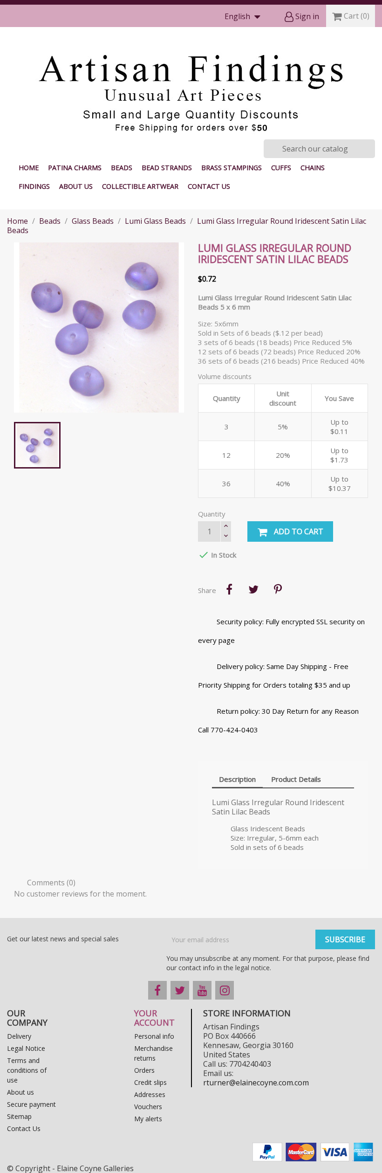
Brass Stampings (231, 167)
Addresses (149, 1094)
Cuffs (281, 167)
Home (29, 167)
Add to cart (297, 531)
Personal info (154, 1036)
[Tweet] (253, 589)
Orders (144, 1070)
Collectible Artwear (140, 186)
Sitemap (19, 1116)
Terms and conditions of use (27, 1070)
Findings (34, 186)
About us (76, 186)
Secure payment (31, 1104)
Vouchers (148, 1106)
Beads (121, 167)
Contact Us (209, 186)
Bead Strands (167, 167)
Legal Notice (26, 1048)
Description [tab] (237, 779)
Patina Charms (75, 167)
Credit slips (150, 1082)
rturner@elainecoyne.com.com (256, 1082)
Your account (154, 1017)
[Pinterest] (277, 589)
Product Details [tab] (296, 779)
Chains (312, 167)
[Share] (229, 589)
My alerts (148, 1118)
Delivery (19, 1036)
